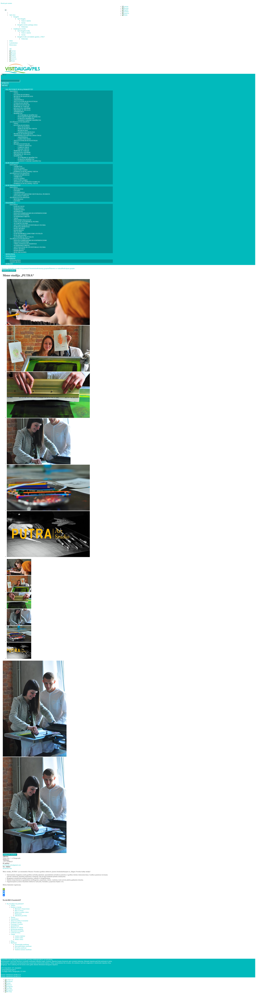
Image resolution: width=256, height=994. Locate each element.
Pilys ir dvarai (19, 910)
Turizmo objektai (7, 268)
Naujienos (11, 256)
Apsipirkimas (15, 926)
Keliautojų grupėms (43, 268)
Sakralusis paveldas (21, 915)
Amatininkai (33, 268)
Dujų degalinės (20, 252)
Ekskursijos (24, 27)
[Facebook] (57, 891)
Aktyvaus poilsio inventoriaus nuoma (30, 247)
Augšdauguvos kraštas (19, 29)
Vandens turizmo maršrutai (29, 161)
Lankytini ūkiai (15, 932)
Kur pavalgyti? (13, 185)
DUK (11, 41)
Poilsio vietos (19, 939)
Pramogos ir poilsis (17, 924)
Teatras (13, 917)
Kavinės (17, 201)
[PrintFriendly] (57, 889)
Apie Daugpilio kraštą (23, 31)
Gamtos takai (19, 938)
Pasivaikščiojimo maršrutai (23, 946)
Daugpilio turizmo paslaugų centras (27, 25)
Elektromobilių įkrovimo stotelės (28, 233)
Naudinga (10, 203)
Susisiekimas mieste (22, 216)
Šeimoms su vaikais (55, 268)
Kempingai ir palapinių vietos (26, 183)
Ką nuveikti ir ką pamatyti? (19, 89)
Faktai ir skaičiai (26, 21)
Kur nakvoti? (12, 163)
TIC (10, 49)
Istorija (23, 23)
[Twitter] (57, 893)
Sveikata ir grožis (16, 922)
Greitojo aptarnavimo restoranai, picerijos (32, 194)
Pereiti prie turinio (6, 3)
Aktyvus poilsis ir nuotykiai (26, 140)
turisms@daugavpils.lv (9, 970)
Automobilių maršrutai (22, 944)
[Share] (57, 895)
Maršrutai (14, 943)
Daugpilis (16, 17)
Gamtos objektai (20, 936)
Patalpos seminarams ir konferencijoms (30, 213)
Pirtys (12, 941)
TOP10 (13, 905)
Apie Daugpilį (21, 19)
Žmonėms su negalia (17, 931)
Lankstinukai (13, 43)
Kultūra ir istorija (16, 907)
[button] (15, 15)
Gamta (13, 934)
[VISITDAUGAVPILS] (22, 73)
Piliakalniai (18, 914)
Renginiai (10, 254)
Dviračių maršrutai (20, 948)
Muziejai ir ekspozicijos (23, 96)
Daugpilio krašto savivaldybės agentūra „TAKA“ (31, 37)
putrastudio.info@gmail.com (12, 865)
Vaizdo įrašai (15, 262)
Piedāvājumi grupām (68, 268)
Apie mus (12, 15)
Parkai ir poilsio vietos (22, 912)
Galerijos (10, 258)
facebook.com (7, 868)
